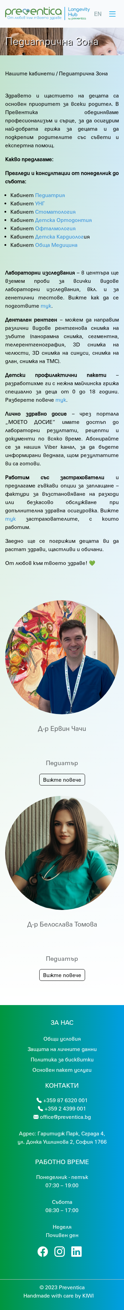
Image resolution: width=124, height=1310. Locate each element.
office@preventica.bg (65, 1117)
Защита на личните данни (62, 1049)
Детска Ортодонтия (63, 220)
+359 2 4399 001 (65, 1108)
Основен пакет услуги (62, 1070)
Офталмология (55, 228)
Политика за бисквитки (62, 1059)
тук (46, 306)
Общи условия (62, 1038)
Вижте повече (62, 780)
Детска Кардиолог (59, 236)
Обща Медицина (56, 245)
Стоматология (55, 211)
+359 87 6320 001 (65, 1100)
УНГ (40, 203)
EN (98, 13)
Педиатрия (50, 195)
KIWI (88, 1295)
